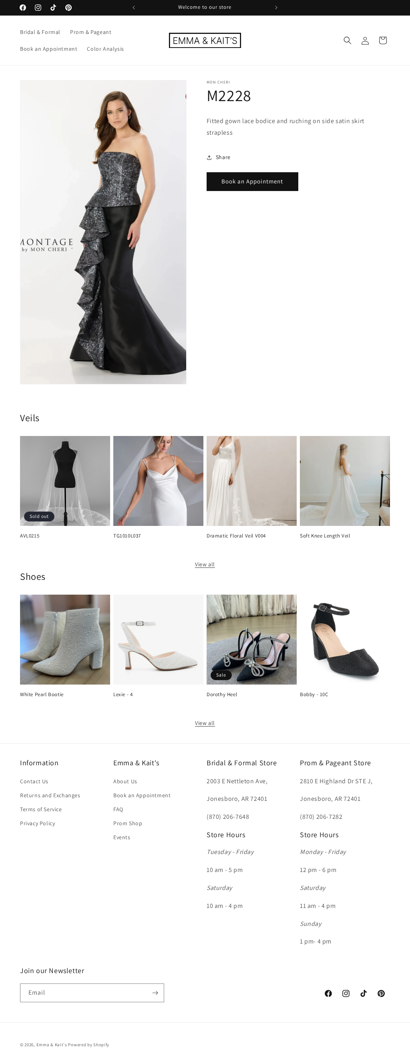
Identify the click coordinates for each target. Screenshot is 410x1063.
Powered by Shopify (88, 1044)
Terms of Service (41, 809)
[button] (347, 40)
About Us (125, 781)
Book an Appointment (252, 181)
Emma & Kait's (51, 1044)
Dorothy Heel (222, 694)
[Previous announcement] (134, 7)
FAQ (118, 809)
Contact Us (34, 781)
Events (122, 837)
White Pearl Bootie (42, 694)
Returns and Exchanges (50, 795)
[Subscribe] (155, 992)
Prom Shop (127, 823)
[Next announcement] (276, 7)
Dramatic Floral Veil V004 (236, 536)
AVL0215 (29, 536)
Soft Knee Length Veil (325, 536)
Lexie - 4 (123, 694)
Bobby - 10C (314, 694)
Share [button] (223, 157)
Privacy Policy (37, 823)
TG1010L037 (127, 536)
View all (205, 564)
